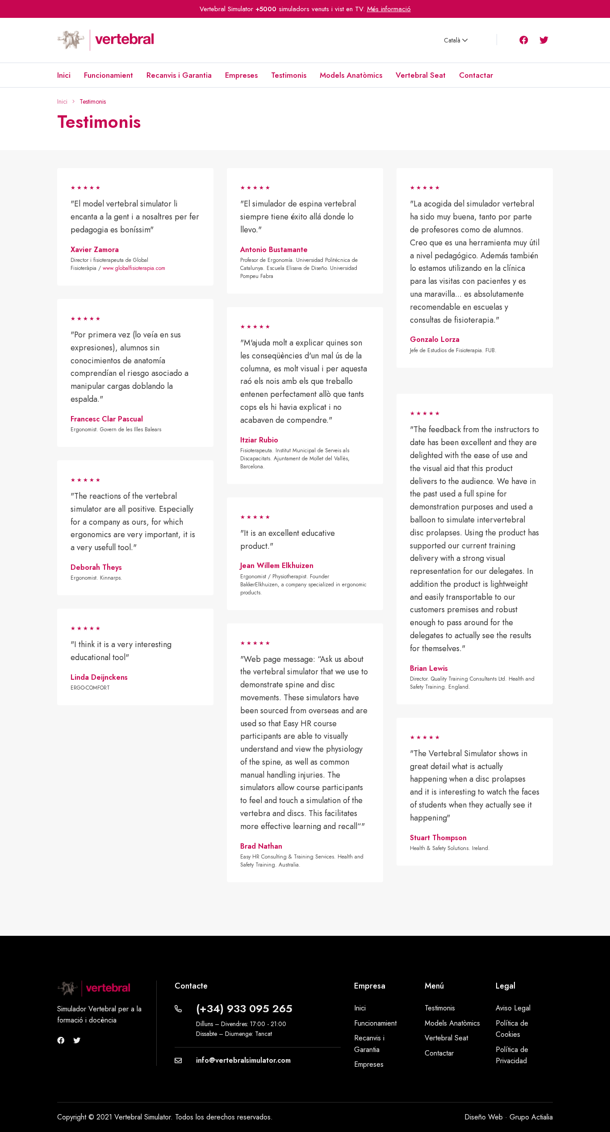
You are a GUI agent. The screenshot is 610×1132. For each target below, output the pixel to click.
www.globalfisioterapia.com (134, 268)
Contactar (476, 75)
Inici (64, 75)
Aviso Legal (513, 1008)
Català (453, 40)
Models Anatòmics (351, 75)
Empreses (241, 75)
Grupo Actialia (531, 1117)
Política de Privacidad (512, 1055)
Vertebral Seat (421, 75)
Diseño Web (483, 1117)
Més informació (389, 9)
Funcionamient (108, 75)
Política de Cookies (512, 1029)
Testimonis (288, 75)
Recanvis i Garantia (179, 75)
